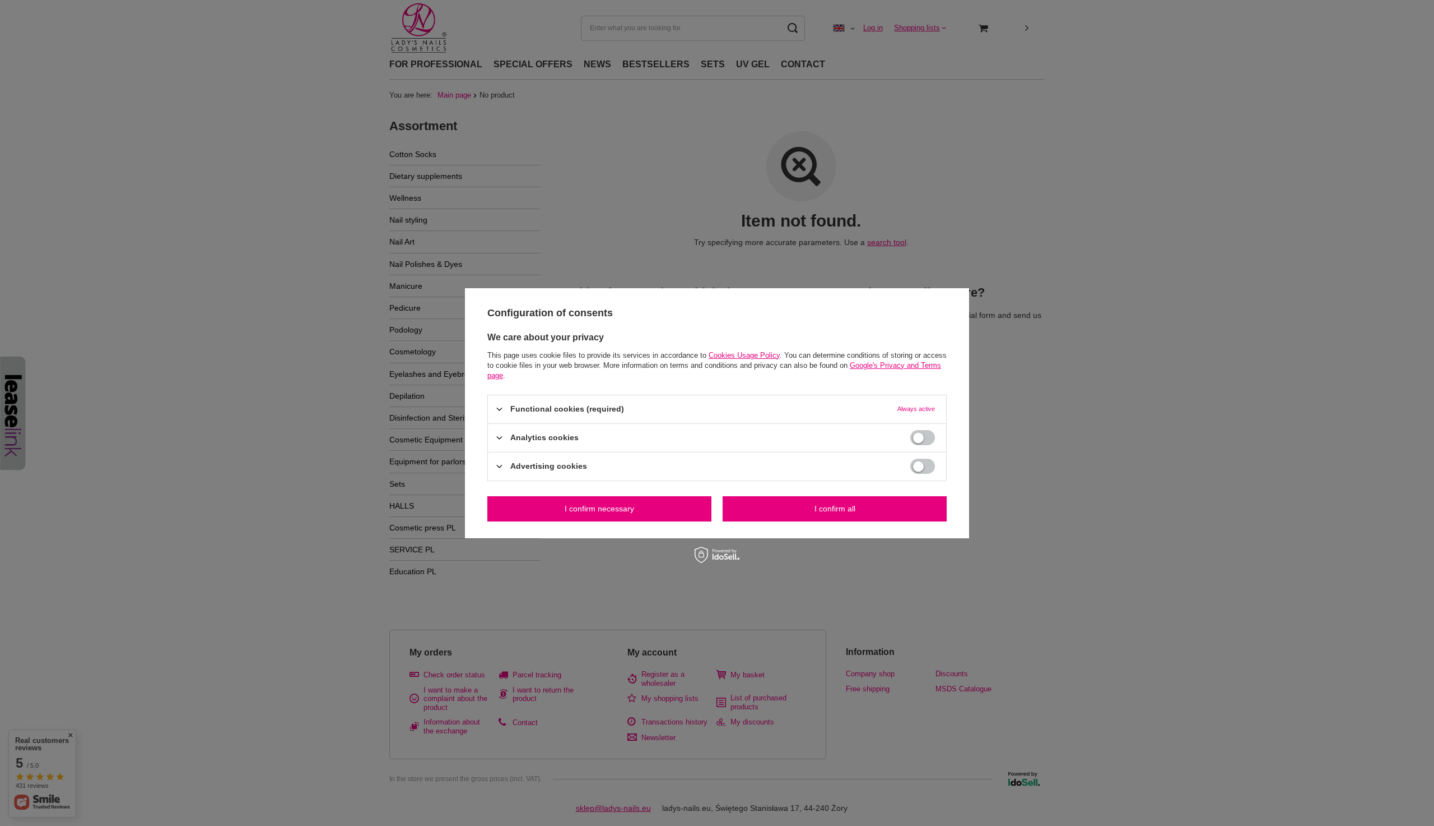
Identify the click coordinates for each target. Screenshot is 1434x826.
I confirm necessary (599, 508)
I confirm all (834, 508)
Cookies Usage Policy (744, 354)
